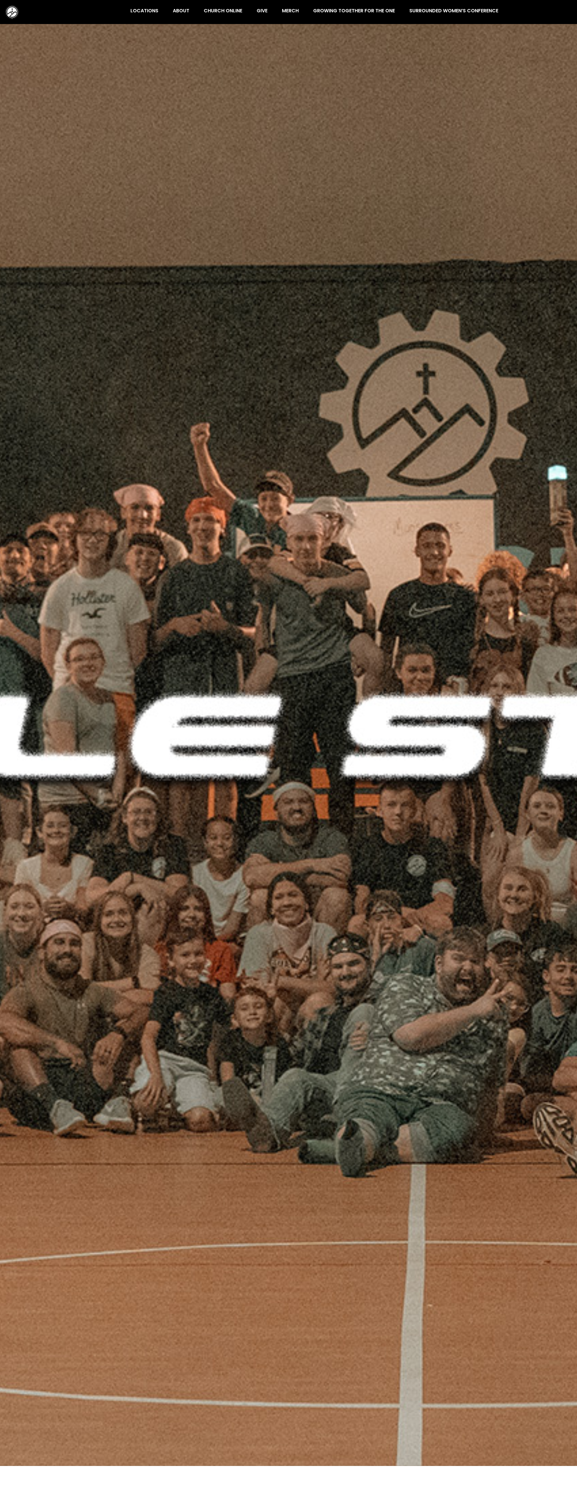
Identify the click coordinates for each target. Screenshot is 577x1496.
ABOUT (181, 11)
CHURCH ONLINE (223, 11)
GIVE (262, 11)
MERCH (290, 11)
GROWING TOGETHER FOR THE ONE (354, 11)
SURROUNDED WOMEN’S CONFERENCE (453, 11)
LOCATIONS (144, 11)
